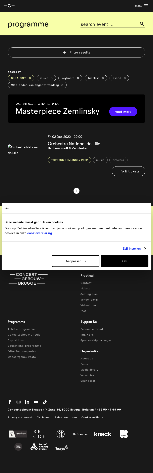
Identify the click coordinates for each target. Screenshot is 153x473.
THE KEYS (87, 334)
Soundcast (87, 380)
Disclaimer (43, 417)
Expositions (16, 340)
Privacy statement (20, 417)
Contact (86, 282)
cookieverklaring (39, 233)
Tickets (85, 288)
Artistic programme (21, 329)
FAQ (83, 310)
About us (86, 358)
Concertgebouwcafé (22, 356)
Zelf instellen (132, 248)
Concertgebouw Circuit (24, 334)
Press (84, 364)
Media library (89, 369)
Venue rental (89, 299)
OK (124, 261)
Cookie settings (92, 417)
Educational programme (24, 345)
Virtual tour (88, 305)
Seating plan (89, 294)
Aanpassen (73, 261)
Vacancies (87, 375)
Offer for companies (22, 351)
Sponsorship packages (96, 340)
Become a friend (91, 329)
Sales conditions (66, 417)
